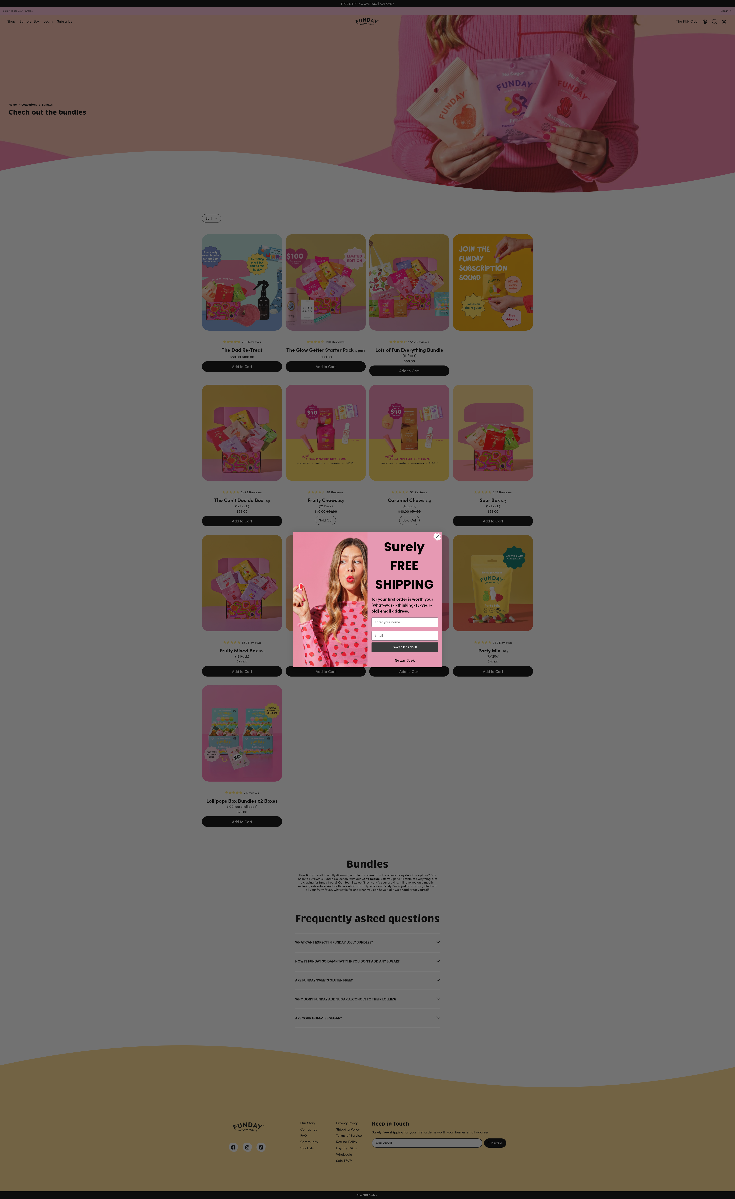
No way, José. (405, 660)
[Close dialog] (437, 536)
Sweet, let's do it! (405, 647)
